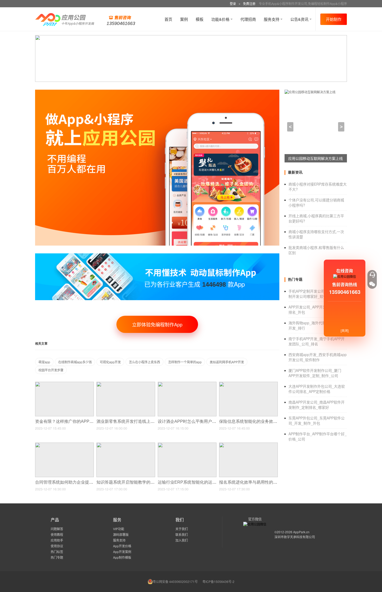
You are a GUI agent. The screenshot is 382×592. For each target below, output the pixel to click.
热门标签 (57, 551)
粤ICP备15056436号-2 (218, 581)
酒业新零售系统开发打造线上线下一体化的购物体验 (144, 421)
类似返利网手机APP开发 (227, 362)
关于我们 (181, 529)
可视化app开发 (110, 362)
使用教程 (57, 534)
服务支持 (272, 19)
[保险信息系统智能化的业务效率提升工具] (248, 384)
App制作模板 (122, 557)
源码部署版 (121, 534)
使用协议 (57, 546)
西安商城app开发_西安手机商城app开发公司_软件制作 (317, 357)
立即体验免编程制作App (157, 324)
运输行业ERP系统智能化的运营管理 (192, 482)
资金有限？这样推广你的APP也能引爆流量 (75, 421)
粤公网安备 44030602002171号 (175, 581)
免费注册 (249, 3)
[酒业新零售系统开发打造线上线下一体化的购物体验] (125, 384)
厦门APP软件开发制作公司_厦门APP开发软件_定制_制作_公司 (314, 373)
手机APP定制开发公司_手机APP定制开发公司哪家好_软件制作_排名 (316, 293)
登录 (233, 3)
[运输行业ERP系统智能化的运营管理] (187, 445)
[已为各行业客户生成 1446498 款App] (157, 255)
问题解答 (57, 529)
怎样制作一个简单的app (185, 362)
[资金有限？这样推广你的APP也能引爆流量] (64, 384)
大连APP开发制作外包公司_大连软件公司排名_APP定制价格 (316, 389)
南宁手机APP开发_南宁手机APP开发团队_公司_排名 (316, 341)
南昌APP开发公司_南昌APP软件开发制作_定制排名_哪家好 (316, 404)
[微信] (372, 284)
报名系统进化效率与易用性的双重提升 (255, 482)
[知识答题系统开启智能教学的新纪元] (125, 445)
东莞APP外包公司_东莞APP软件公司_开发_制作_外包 (316, 420)
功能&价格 (220, 19)
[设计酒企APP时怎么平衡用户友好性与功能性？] (187, 384)
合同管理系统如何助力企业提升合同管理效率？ (79, 482)
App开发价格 (122, 546)
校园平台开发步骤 (50, 370)
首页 (168, 19)
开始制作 (333, 19)
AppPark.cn (301, 532)
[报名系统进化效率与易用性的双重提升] (248, 445)
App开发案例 (122, 551)
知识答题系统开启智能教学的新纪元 (130, 482)
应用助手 (57, 540)
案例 (184, 19)
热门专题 (57, 557)
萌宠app (44, 362)
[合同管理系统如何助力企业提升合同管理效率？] (64, 445)
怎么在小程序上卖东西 (144, 362)
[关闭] (344, 330)
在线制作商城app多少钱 (75, 362)
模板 (199, 19)
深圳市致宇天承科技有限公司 (294, 537)
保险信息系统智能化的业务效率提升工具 (257, 421)
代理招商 (248, 19)
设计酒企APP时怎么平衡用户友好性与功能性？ (202, 421)
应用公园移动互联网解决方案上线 (315, 158)
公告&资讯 (299, 19)
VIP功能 (118, 529)
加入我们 (181, 540)
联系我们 (181, 534)
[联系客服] (372, 274)
